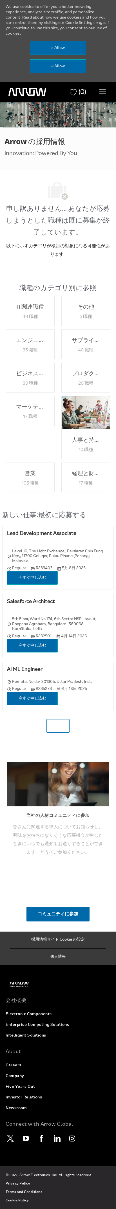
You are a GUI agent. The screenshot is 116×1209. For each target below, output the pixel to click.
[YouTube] (26, 1138)
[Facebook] (41, 1138)
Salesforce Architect (31, 601)
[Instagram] (72, 1138)
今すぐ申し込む (32, 578)
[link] (58, 984)
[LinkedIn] (57, 1138)
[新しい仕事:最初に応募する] (58, 726)
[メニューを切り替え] (102, 91)
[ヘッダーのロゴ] (27, 92)
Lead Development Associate (41, 533)
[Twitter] (10, 1138)
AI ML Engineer (25, 669)
